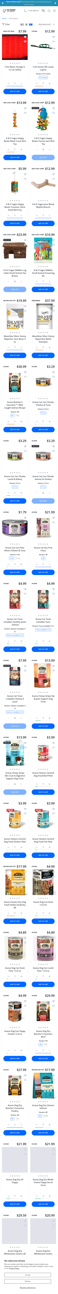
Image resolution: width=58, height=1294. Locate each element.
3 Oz (11, 558)
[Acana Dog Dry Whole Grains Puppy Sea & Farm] (43, 1160)
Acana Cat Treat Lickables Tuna (43, 620)
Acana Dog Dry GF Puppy (14, 1181)
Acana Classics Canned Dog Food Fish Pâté (43, 840)
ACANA (6, 366)
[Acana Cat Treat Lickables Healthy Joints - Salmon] (15, 599)
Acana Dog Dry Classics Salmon (43, 1106)
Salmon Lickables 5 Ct (15, 635)
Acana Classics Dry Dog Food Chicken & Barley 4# (15, 905)
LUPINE (34, 31)
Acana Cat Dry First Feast (43, 549)
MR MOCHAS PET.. (9, 300)
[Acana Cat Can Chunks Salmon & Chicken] (43, 456)
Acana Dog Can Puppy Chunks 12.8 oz (14, 1032)
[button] (2, 3)
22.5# (45, 1116)
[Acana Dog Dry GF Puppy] (15, 1160)
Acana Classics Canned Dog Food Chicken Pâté (15, 840)
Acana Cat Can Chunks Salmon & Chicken (43, 477)
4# (12, 415)
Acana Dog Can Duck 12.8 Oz (43, 903)
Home (4, 18)
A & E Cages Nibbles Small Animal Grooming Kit (43, 273)
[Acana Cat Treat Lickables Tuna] (43, 599)
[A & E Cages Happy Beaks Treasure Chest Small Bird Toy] (15, 184)
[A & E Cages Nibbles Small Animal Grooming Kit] (43, 250)
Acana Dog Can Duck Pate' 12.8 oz (15, 969)
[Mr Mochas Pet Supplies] (9, 10)
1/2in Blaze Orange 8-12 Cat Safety (14, 68)
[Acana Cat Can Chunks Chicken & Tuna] (43, 382)
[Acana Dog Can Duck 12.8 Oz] (43, 882)
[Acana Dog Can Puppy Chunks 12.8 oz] (15, 1011)
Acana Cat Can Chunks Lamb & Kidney (14, 477)
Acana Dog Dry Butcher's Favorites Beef (43, 1034)
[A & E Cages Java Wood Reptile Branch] (43, 184)
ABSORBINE (36, 300)
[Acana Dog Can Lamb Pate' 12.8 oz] (43, 948)
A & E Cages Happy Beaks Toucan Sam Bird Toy (43, 141)
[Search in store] (49, 10)
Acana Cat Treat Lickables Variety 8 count (15, 699)
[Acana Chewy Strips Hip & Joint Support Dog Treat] (43, 676)
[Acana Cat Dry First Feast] (43, 528)
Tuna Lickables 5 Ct (43, 629)
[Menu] (54, 10)
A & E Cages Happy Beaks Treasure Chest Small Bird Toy (14, 207)
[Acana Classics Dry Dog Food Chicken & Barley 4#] (15, 882)
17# (17, 415)
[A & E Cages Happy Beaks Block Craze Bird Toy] (15, 118)
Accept (27, 1275)
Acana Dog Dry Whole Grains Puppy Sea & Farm (43, 1182)
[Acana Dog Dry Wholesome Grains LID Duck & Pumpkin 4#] (15, 1231)
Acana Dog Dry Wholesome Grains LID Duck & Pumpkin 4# (15, 1253)
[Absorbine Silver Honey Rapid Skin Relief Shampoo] (43, 316)
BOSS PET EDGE (8, 31)
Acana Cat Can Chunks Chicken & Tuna (43, 403)
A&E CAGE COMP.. (9, 102)
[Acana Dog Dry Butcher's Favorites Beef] (43, 1011)
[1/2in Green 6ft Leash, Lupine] (43, 47)
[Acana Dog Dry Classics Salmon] (43, 1085)
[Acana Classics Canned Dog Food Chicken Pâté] (15, 819)
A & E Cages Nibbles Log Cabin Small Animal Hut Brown (14, 273)
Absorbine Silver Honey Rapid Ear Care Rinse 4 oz (15, 339)
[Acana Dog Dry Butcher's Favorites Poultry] (15, 1085)
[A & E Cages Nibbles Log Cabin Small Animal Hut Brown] (15, 250)
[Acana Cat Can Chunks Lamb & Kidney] (15, 456)
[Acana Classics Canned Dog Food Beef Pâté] (43, 753)
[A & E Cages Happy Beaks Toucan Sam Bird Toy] (43, 118)
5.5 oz (43, 412)
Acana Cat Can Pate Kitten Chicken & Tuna (14, 549)
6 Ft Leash (43, 77)
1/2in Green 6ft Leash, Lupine (43, 68)
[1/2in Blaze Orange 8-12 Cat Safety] (15, 47)
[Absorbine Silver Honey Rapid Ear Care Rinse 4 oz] (15, 316)
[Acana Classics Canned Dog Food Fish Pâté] (43, 819)
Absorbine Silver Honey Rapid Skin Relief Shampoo (43, 339)
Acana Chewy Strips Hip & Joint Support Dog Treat (43, 699)
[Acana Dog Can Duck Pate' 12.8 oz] (15, 948)
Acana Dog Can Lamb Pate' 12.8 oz (43, 969)
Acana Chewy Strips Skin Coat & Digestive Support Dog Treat (15, 775)
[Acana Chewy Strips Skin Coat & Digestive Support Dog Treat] (15, 753)
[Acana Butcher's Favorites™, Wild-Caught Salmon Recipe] (15, 382)
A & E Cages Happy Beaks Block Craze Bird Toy (15, 141)
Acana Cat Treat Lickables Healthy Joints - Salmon (15, 622)
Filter (7, 24)
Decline (27, 1281)
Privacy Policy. (14, 1268)
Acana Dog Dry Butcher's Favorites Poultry (15, 1108)
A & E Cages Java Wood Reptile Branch (43, 205)
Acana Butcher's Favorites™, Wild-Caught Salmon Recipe (14, 405)
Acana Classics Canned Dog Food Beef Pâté (43, 774)
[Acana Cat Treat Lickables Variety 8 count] (15, 676)
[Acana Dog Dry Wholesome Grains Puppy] (43, 1231)
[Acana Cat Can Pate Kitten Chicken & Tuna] (15, 528)
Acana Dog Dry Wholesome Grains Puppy (43, 1253)
